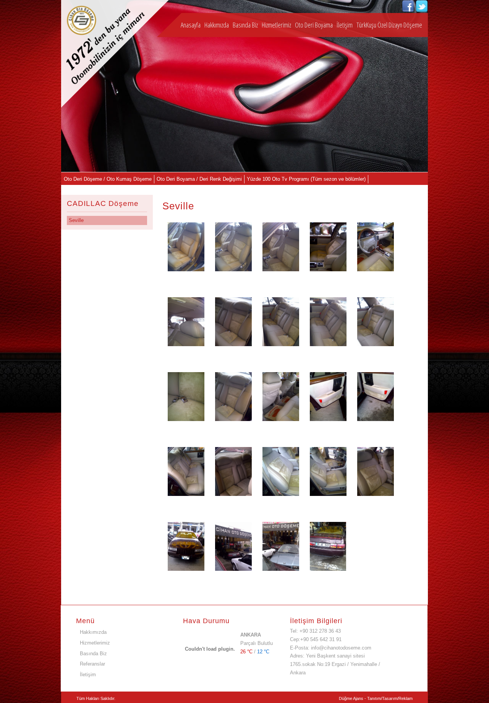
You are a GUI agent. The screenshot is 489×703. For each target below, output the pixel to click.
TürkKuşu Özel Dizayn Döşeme (389, 24)
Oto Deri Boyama (314, 24)
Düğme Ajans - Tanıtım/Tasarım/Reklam (376, 698)
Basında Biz (245, 24)
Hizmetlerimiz (276, 24)
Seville (76, 220)
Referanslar (92, 664)
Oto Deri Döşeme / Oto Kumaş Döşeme (108, 179)
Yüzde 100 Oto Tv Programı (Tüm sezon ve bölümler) (306, 179)
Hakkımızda (216, 24)
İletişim (345, 24)
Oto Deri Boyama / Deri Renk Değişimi (199, 179)
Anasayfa (191, 24)
